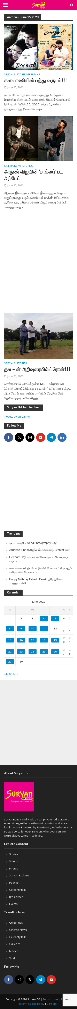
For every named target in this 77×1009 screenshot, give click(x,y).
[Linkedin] (62, 437)
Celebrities (16, 922)
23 (21, 651)
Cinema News (13, 166)
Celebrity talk (17, 890)
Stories (21, 74)
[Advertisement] (38, 259)
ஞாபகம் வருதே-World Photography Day (32, 543)
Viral (12, 958)
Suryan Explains (19, 875)
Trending (34, 74)
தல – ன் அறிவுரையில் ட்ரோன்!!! (37, 369)
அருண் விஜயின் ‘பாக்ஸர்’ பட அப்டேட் (33, 174)
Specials (10, 74)
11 (44, 628)
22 (9, 651)
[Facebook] (8, 437)
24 (32, 651)
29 (9, 661)
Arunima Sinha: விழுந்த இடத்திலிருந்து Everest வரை (39, 550)
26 (55, 651)
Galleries (15, 944)
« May (7, 674)
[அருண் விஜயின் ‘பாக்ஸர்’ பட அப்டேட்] (38, 138)
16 (21, 640)
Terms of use (51, 999)
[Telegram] (51, 437)
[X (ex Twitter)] (19, 437)
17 (32, 640)
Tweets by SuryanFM (17, 416)
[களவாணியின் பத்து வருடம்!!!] (38, 47)
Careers (51, 1004)
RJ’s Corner (16, 897)
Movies (13, 951)
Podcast (14, 882)
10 (32, 628)
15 (9, 640)
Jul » (15, 674)
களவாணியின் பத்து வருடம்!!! (35, 80)
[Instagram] (29, 437)
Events (13, 904)
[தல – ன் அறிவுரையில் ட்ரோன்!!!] (38, 335)
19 (55, 640)
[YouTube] (40, 437)
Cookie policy (36, 1004)
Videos (13, 861)
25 (44, 651)
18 (44, 640)
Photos (13, 868)
